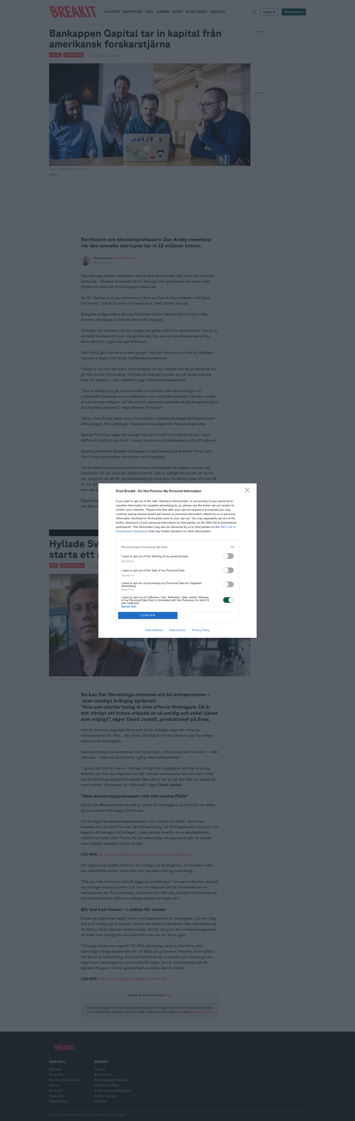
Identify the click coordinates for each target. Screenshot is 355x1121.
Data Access (177, 630)
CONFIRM (148, 615)
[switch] (228, 556)
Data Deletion (154, 630)
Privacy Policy (201, 630)
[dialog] (177, 560)
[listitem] (177, 547)
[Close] (248, 491)
